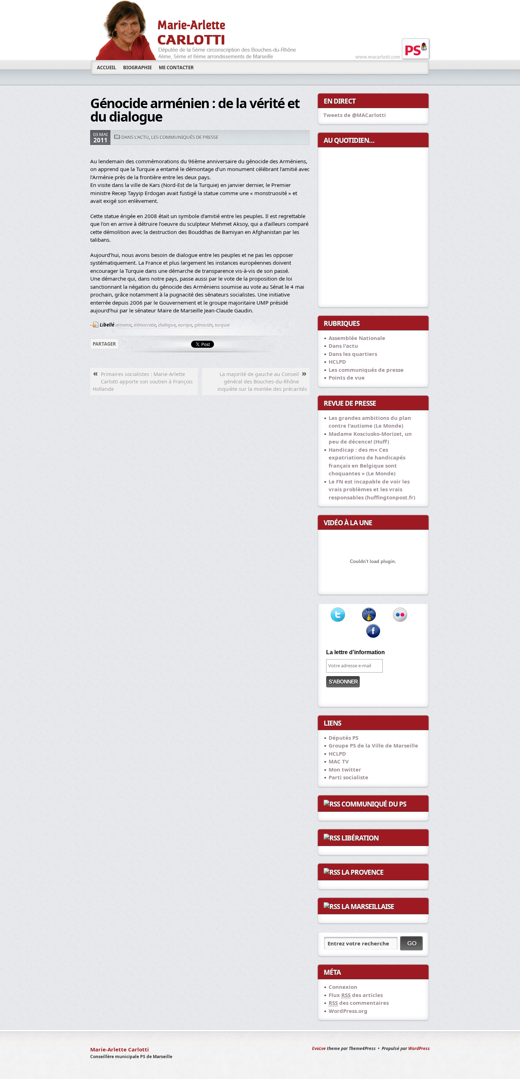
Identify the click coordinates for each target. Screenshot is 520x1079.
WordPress (419, 1048)
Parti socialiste (348, 777)
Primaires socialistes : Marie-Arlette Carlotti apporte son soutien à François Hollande (143, 381)
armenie (123, 325)
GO (411, 943)
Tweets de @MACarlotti (354, 114)
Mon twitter (345, 769)
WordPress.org (348, 1010)
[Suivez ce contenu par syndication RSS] (332, 804)
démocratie (145, 325)
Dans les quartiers (353, 353)
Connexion (343, 986)
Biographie (137, 67)
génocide (203, 325)
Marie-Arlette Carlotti (119, 1049)
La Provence (362, 872)
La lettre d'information (355, 652)
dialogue (167, 325)
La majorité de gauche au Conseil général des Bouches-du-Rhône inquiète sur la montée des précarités (262, 381)
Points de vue (347, 377)
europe (185, 325)
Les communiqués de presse (184, 137)
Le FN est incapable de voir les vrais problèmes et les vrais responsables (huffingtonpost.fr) (372, 489)
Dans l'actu (135, 137)
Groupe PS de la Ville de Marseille (373, 745)
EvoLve (319, 1048)
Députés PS (343, 737)
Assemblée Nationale (357, 337)
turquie (222, 325)
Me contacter (176, 67)
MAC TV (339, 761)
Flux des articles (356, 994)
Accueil (106, 67)
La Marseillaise (367, 906)
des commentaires (359, 1002)
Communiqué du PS (373, 804)
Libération (360, 838)
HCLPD (337, 361)
